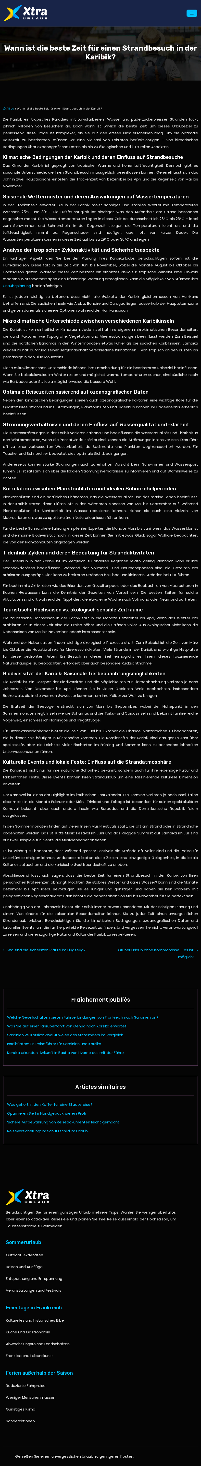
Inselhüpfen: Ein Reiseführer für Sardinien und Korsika (54, 1043)
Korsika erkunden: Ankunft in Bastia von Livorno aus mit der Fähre (65, 1052)
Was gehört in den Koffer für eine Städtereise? (49, 1104)
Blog (11, 109)
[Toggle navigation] (192, 13)
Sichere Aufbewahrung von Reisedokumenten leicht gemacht (63, 1122)
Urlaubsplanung (17, 285)
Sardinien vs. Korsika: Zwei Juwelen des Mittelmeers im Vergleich (65, 1034)
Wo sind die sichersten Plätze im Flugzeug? (46, 950)
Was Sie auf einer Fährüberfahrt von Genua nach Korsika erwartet (66, 1026)
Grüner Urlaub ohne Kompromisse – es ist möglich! (156, 953)
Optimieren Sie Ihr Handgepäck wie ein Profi (46, 1113)
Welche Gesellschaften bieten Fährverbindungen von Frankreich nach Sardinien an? (82, 1017)
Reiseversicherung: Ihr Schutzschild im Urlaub (47, 1131)
